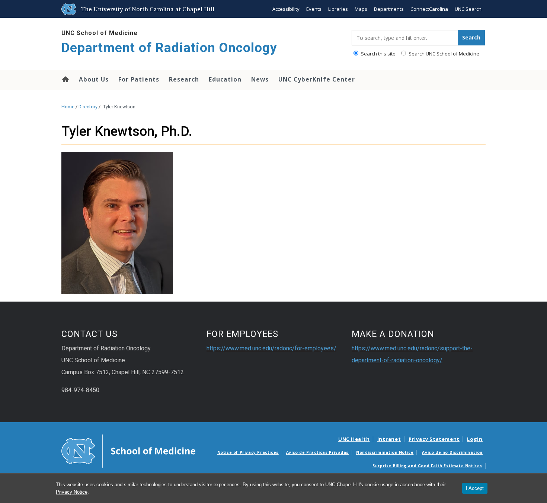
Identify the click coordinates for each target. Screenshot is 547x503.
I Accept (475, 488)
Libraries (338, 9)
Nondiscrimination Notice (384, 452)
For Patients (138, 79)
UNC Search (468, 9)
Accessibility (286, 9)
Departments (389, 9)
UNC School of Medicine (99, 32)
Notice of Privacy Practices (248, 452)
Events (314, 9)
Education (225, 79)
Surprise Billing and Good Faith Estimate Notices (427, 465)
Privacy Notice (71, 492)
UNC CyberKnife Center (316, 79)
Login (475, 439)
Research (184, 79)
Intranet (389, 439)
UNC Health (354, 439)
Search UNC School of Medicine (443, 53)
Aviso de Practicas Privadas (317, 452)
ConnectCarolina (429, 9)
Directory (88, 106)
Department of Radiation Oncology (169, 47)
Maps (361, 9)
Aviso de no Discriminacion (452, 452)
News (260, 79)
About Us (94, 79)
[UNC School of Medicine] (128, 450)
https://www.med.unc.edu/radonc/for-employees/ (271, 348)
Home (65, 79)
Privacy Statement (434, 439)
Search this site (378, 53)
